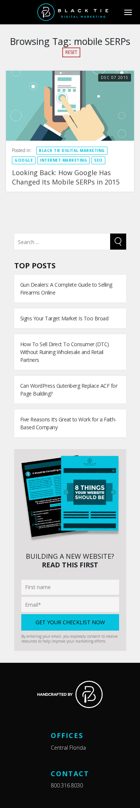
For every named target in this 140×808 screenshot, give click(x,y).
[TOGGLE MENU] (128, 12)
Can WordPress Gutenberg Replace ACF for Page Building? (69, 389)
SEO (98, 160)
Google (24, 160)
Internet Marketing (63, 160)
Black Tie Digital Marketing (72, 150)
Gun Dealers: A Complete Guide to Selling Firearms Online (66, 288)
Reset (71, 52)
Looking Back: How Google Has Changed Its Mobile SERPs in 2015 (65, 177)
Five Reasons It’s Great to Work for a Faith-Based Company (68, 423)
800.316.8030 (67, 785)
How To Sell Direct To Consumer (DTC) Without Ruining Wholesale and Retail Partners (64, 352)
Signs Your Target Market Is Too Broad (64, 318)
